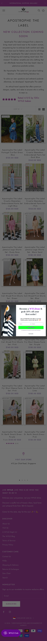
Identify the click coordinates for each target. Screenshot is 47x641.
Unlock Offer (31, 327)
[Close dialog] (44, 306)
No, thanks (31, 333)
